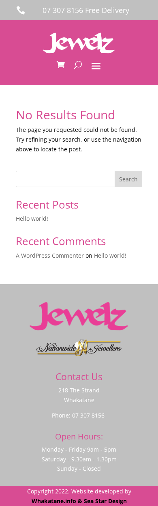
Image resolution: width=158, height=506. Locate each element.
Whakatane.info (54, 501)
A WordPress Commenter (50, 255)
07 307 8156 (88, 415)
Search (128, 179)
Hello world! (32, 218)
